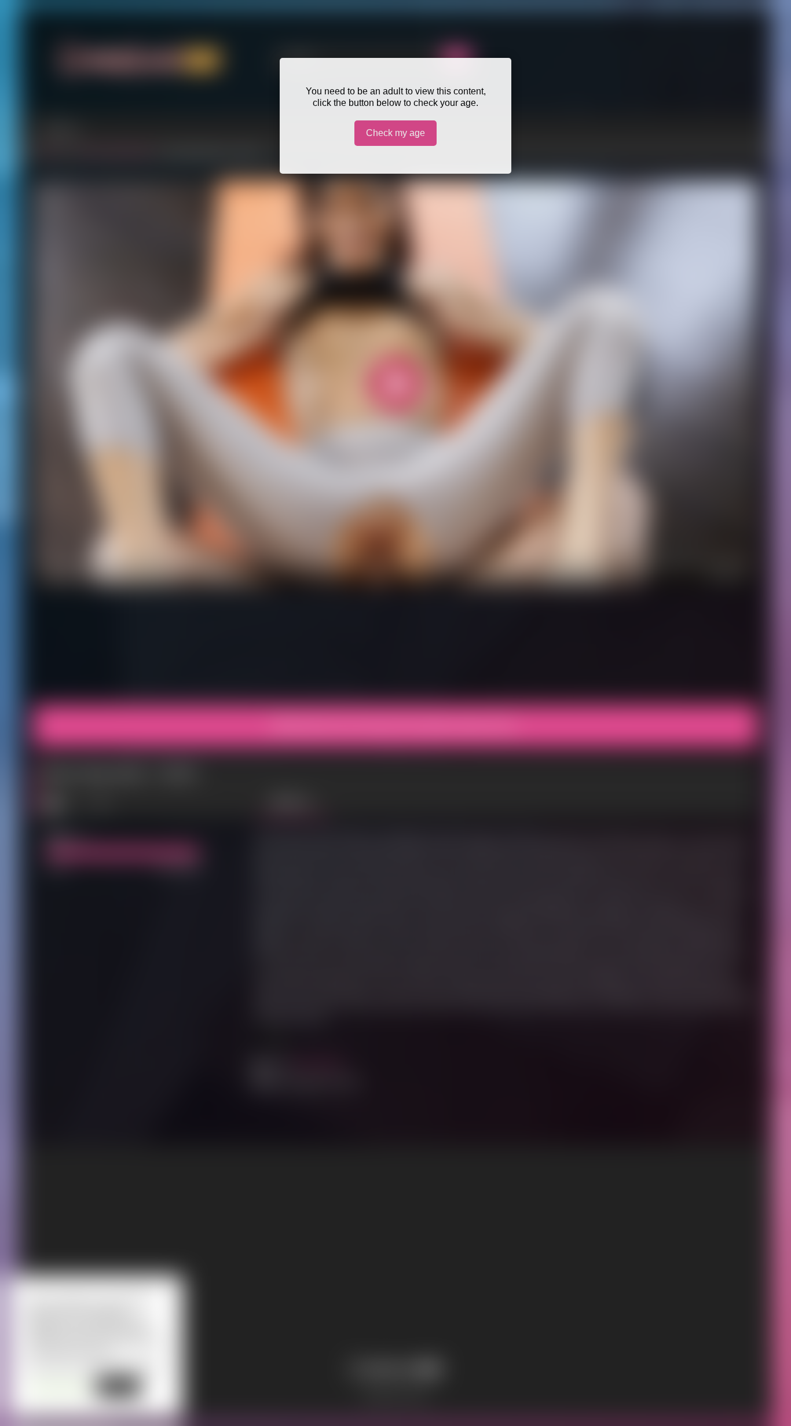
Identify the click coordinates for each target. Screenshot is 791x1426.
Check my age (395, 133)
